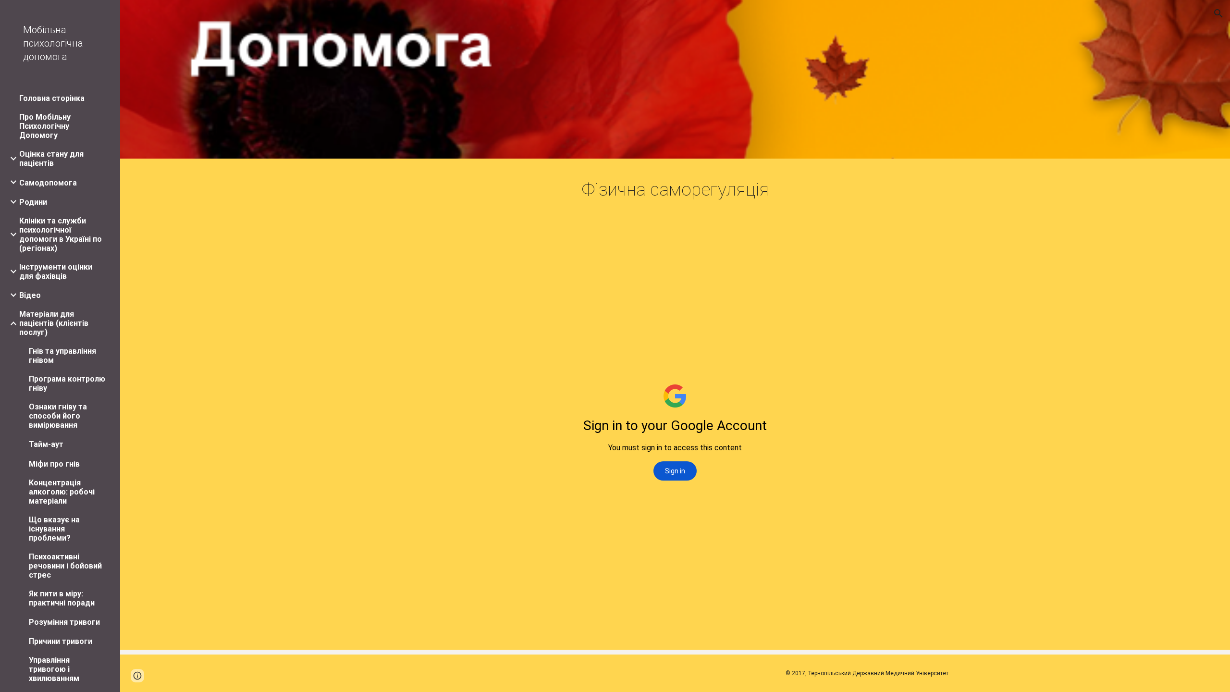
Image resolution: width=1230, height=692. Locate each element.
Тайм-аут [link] (46, 444)
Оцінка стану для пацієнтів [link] (51, 158)
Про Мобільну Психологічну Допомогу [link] (45, 126)
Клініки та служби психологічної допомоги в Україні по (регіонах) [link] (60, 234)
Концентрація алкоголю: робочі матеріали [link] (62, 492)
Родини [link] (33, 202)
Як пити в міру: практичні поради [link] (62, 598)
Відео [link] (30, 295)
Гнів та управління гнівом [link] (62, 355)
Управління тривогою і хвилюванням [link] (54, 669)
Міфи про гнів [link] (54, 464)
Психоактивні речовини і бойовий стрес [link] (65, 566)
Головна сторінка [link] (52, 98)
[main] (675, 189)
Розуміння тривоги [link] (64, 622)
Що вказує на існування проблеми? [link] (54, 529)
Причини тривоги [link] (60, 641)
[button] (1218, 13)
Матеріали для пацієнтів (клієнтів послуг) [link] (53, 323)
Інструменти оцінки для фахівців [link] (55, 271)
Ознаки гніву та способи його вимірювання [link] (58, 416)
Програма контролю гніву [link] (67, 383)
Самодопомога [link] (48, 182)
